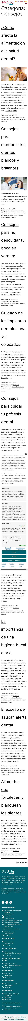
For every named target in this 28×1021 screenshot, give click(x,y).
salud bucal (8, 702)
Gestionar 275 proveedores (8, 548)
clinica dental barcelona (15, 855)
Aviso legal (4, 1017)
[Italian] (24, 1)
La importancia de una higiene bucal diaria (13, 637)
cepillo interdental (17, 610)
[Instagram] (6, 902)
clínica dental (5, 215)
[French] (20, 1)
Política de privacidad (14, 1017)
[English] (18, 1)
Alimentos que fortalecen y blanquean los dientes (12, 797)
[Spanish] (26, 1)
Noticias (22, 117)
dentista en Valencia (7, 305)
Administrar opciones (14, 560)
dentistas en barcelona (14, 700)
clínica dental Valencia (16, 215)
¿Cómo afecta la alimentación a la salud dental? (13, 43)
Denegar (14, 556)
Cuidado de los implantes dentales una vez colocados (13, 329)
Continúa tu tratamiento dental (16, 1019)
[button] (25, 454)
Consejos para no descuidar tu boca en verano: (13, 240)
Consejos (16, 117)
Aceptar (14, 552)
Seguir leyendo (11, 111)
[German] (22, 1)
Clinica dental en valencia (8, 612)
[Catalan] (16, 1)
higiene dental (11, 217)
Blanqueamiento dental (18, 213)
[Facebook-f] (3, 902)
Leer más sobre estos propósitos (20, 548)
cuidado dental (18, 772)
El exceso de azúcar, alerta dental (14, 717)
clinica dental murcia (18, 387)
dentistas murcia (6, 389)
